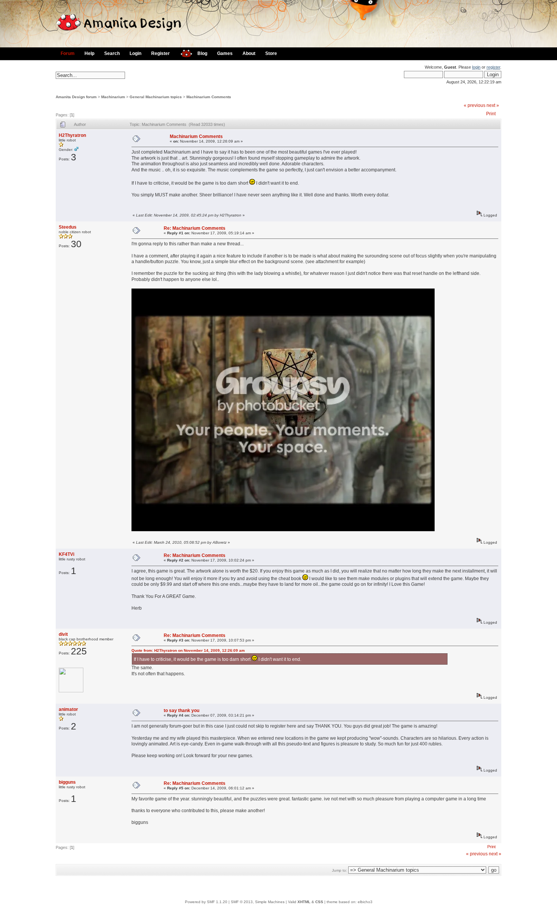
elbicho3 (365, 902)
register (493, 67)
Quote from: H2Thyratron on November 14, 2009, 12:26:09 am (188, 650)
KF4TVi (66, 554)
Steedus (68, 227)
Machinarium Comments (208, 97)
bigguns (67, 782)
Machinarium (113, 97)
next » (493, 105)
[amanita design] (183, 52)
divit (63, 634)
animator (68, 709)
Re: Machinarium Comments (194, 228)
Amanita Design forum (76, 97)
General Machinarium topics (156, 97)
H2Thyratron (72, 135)
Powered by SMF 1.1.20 (206, 902)
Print (491, 113)
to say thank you (181, 710)
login (476, 67)
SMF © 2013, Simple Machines (258, 902)
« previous (474, 105)
